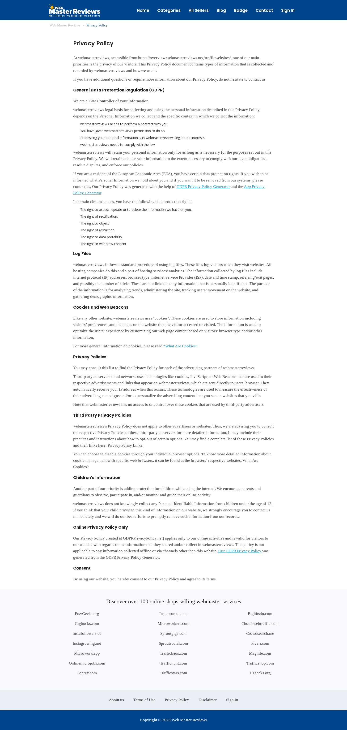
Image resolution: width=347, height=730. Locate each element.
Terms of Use (144, 700)
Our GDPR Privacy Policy (239, 551)
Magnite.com (260, 653)
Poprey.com (87, 673)
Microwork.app (87, 653)
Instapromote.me (173, 613)
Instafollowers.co (87, 633)
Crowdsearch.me (260, 633)
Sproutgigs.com (173, 633)
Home (143, 10)
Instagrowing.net (87, 643)
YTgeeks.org (260, 673)
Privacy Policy (177, 700)
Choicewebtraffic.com (260, 623)
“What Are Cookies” (180, 346)
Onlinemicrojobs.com (87, 663)
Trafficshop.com (260, 663)
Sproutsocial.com (173, 643)
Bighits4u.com (260, 613)
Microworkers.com (173, 623)
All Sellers (199, 10)
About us (116, 700)
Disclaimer (208, 700)
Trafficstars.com (173, 673)
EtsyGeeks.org (87, 613)
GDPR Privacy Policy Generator (203, 186)
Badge (241, 10)
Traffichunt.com (173, 663)
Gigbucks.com (87, 623)
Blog (221, 10)
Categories (169, 10)
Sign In (288, 10)
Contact (264, 10)
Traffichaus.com (173, 653)
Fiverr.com (260, 643)
